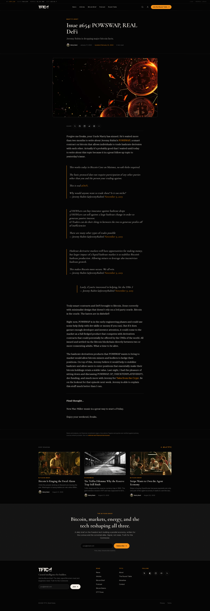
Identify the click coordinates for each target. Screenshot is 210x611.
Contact (122, 584)
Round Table (112, 7)
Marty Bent (73, 45)
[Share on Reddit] (89, 126)
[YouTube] (161, 573)
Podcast (102, 7)
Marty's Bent (72, 19)
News (74, 7)
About (121, 572)
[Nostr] (150, 573)
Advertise (122, 580)
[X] (144, 573)
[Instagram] (156, 573)
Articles (82, 7)
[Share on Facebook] (80, 126)
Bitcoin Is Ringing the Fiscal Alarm (56, 481)
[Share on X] (75, 126)
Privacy (162, 603)
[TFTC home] (43, 6)
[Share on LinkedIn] (85, 126)
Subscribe (120, 546)
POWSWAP (124, 140)
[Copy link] (99, 126)
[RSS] (167, 573)
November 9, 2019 (113, 196)
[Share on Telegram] (94, 126)
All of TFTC (167, 447)
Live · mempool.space (198, 1)
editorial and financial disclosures (99, 435)
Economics (89, 478)
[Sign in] (148, 7)
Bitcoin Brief (92, 7)
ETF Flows (100, 592)
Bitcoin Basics (101, 588)
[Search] (142, 7)
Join (74, 587)
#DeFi (84, 185)
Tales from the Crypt (127, 378)
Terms (169, 603)
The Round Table (125, 576)
